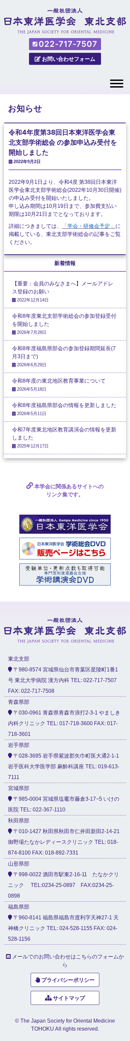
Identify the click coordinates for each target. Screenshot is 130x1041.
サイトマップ (69, 998)
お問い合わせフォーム (68, 58)
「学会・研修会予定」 (88, 226)
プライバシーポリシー (68, 980)
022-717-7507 (68, 44)
